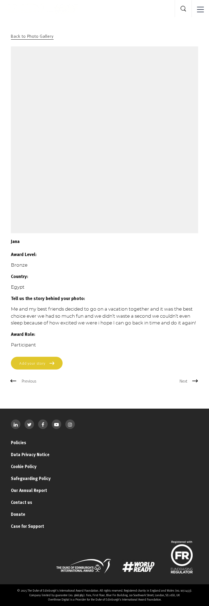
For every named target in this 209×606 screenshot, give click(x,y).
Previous (29, 381)
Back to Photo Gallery (32, 36)
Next (183, 381)
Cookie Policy (23, 466)
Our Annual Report (29, 490)
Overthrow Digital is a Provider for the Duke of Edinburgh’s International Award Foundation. (104, 599)
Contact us (21, 502)
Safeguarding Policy (31, 478)
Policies (18, 442)
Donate (18, 514)
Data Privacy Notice (30, 454)
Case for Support (27, 526)
